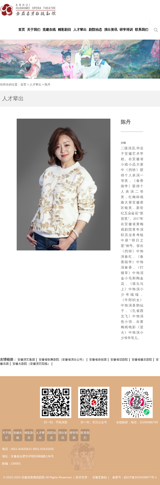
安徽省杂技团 (98, 359)
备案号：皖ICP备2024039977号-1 (134, 477)
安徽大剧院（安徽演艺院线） (31, 363)
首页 (23, 84)
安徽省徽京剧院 (142, 359)
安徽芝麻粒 (99, 477)
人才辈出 (35, 84)
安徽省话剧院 (119, 359)
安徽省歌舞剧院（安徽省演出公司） (62, 359)
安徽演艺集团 (26, 359)
